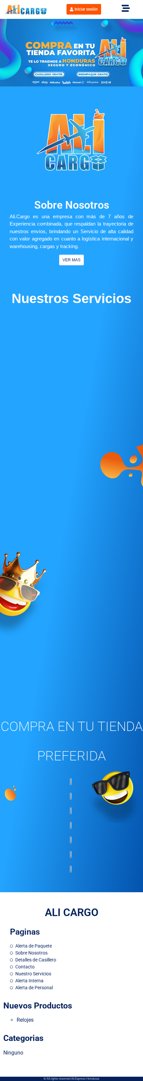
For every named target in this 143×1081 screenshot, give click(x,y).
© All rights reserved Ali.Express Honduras (71, 1078)
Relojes (25, 1020)
